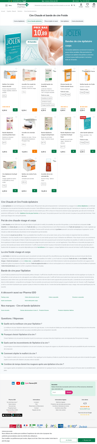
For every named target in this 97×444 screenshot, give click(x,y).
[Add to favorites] (16, 69)
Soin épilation (65, 21)
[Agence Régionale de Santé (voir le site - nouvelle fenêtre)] (53, 426)
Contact (77, 1)
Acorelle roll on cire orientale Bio (47, 175)
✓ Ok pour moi (86, 440)
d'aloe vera (27, 261)
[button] (6, 5)
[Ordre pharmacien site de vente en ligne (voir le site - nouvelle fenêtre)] (32, 426)
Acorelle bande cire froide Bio (47, 85)
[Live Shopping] (22, 383)
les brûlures (41, 247)
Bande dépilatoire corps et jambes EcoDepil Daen (68, 135)
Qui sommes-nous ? (12, 402)
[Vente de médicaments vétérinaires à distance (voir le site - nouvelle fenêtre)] (40, 426)
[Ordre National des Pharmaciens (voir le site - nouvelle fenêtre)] (46, 427)
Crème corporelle (53, 297)
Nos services (12, 406)
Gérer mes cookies (61, 410)
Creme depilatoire (19, 21)
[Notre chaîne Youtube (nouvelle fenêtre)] (18, 383)
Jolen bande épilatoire (86, 132)
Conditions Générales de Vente (61, 406)
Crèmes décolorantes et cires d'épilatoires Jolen (33, 310)
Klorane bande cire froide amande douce (67, 85)
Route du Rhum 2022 (12, 410)
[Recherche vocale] (72, 5)
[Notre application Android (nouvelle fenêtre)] (17, 415)
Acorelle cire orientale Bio (28, 134)
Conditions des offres (60, 408)
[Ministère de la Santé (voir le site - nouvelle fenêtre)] (25, 426)
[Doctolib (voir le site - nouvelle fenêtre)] (83, 426)
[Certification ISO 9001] (15, 426)
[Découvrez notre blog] (31, 383)
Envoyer (69, 392)
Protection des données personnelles (60, 404)
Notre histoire (12, 404)
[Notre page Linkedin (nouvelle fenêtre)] (13, 383)
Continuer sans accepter (7, 431)
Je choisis (69, 440)
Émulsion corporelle (78, 297)
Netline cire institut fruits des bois (29, 175)
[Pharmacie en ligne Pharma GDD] (22, 5)
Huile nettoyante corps (31, 300)
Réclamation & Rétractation (36, 406)
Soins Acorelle (5, 310)
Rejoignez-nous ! (12, 412)
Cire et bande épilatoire (34, 21)
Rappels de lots (36, 410)
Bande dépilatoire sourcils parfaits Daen (8, 134)
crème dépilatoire (82, 206)
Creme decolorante (77, 21)
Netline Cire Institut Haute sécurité (8, 85)
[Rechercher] (74, 5)
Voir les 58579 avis (17, 1)
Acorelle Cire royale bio (29, 84)
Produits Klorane (44, 310)
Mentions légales (60, 402)
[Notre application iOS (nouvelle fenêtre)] (7, 415)
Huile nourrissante (6, 300)
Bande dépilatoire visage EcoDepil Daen (47, 134)
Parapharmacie (12, 408)
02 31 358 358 (86, 1)
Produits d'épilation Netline (66, 310)
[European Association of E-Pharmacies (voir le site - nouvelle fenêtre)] (72, 427)
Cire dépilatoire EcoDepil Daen (9, 175)
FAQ (36, 404)
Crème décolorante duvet (32, 297)
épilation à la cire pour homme (29, 213)
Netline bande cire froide (87, 84)
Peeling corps (5, 297)
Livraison (36, 402)
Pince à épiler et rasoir (51, 21)
